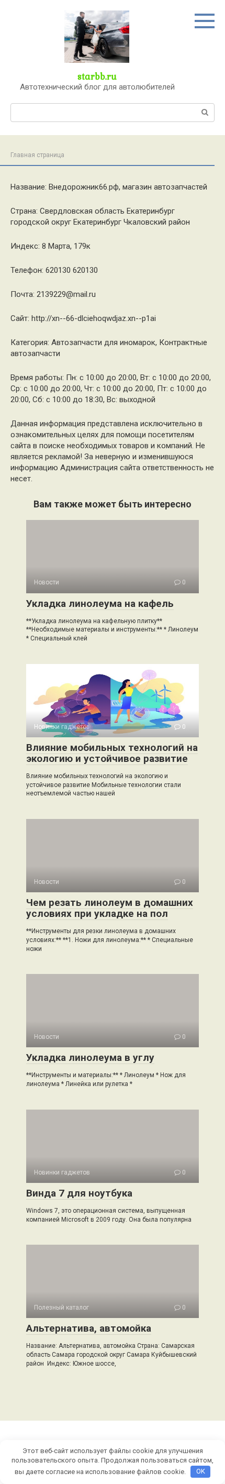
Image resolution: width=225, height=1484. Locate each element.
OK (200, 1471)
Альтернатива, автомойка (88, 1328)
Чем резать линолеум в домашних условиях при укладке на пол (109, 908)
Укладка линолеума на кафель (100, 603)
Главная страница (37, 155)
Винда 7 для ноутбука (79, 1193)
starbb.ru (97, 76)
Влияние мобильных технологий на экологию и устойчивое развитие (112, 753)
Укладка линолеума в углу (90, 1057)
